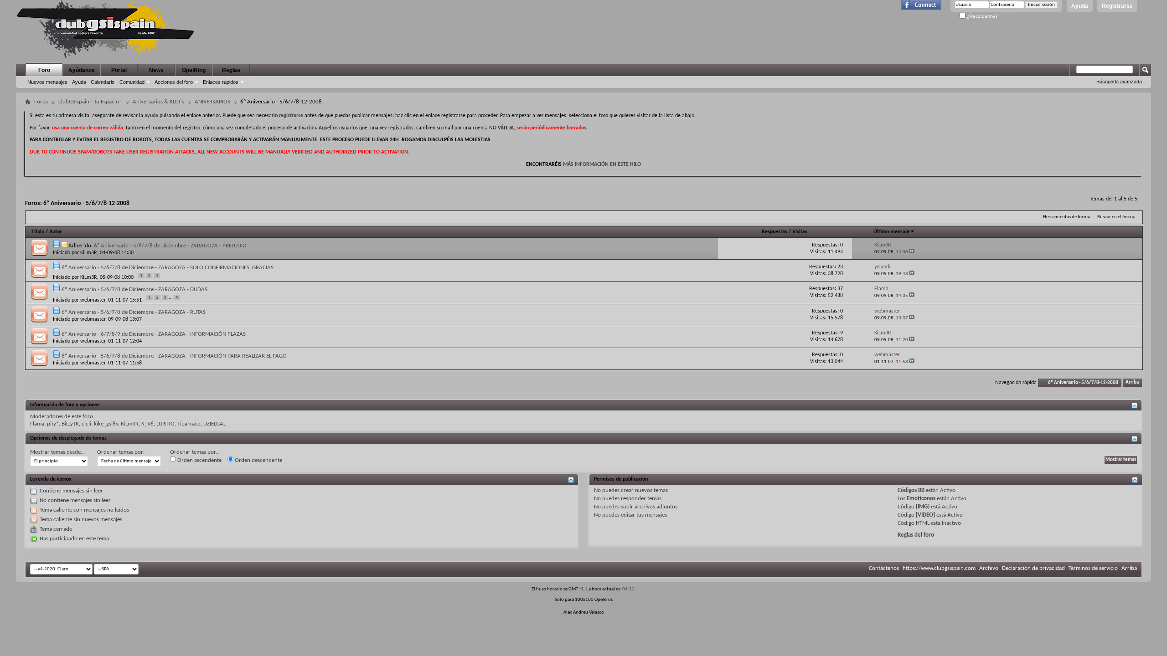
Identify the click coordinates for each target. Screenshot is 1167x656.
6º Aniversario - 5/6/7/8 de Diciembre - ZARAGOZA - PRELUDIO (170, 246)
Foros (41, 102)
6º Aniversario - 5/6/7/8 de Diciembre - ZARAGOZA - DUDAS (134, 289)
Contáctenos (884, 568)
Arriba (1132, 382)
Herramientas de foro (1064, 217)
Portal (119, 70)
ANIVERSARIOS (212, 102)
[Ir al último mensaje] (911, 252)
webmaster (92, 300)
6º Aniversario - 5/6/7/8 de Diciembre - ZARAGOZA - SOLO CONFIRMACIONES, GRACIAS (168, 268)
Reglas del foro (916, 535)
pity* (53, 424)
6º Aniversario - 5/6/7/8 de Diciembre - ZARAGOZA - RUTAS (134, 312)
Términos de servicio (1093, 568)
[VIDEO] (925, 515)
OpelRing (194, 70)
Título (37, 232)
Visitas (799, 232)
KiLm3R (88, 253)
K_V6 (147, 424)
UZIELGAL (214, 424)
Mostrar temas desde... (57, 452)
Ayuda (1079, 6)
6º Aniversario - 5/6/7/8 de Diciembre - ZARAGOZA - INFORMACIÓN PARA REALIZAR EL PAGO (174, 356)
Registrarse (1117, 6)
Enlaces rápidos (220, 82)
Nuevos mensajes (47, 82)
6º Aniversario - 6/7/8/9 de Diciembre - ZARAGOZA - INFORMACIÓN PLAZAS (154, 334)
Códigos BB (911, 490)
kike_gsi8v (106, 424)
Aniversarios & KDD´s (158, 102)
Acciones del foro (174, 82)
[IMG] (922, 507)
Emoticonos (921, 499)
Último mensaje (891, 232)
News (156, 70)
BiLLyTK (70, 424)
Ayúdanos (81, 70)
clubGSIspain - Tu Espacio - (90, 102)
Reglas (231, 70)
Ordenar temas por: (121, 452)
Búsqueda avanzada (1119, 81)
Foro (44, 70)
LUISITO (165, 424)
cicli (86, 424)
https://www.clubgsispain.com (939, 568)
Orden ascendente (199, 460)
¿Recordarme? (982, 16)
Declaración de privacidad (1033, 568)
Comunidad (132, 82)
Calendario (102, 82)
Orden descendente (257, 460)
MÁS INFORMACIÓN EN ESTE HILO (602, 164)
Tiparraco (189, 424)
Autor (55, 232)
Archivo (988, 568)
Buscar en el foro (1114, 217)
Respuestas (774, 232)
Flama (37, 424)
